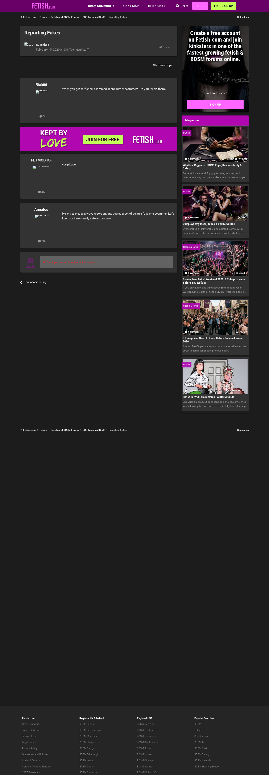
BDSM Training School (206, 766)
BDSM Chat (200, 748)
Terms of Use (29, 736)
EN (183, 6)
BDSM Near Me (202, 760)
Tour (24, 730)
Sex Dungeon (201, 736)
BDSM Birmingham (90, 730)
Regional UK (86, 718)
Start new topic (163, 65)
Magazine (38, 730)
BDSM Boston (144, 748)
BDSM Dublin (86, 766)
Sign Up (215, 104)
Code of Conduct (31, 760)
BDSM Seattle (144, 766)
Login (200, 6)
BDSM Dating (201, 754)
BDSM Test (200, 742)
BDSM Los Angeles (147, 730)
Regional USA (144, 718)
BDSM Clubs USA (146, 772)
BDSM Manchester (89, 736)
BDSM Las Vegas (146, 736)
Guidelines (243, 17)
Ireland (100, 718)
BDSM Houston (145, 754)
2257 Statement (31, 772)
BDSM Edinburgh (89, 754)
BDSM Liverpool (88, 742)
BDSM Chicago (145, 760)
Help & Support (30, 724)
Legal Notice (29, 742)
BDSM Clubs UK (88, 772)
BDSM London (87, 724)
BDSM (197, 724)
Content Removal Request (36, 766)
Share (166, 47)
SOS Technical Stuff (76, 49)
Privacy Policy (29, 748)
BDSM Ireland (86, 760)
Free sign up (223, 6)
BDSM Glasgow (87, 748)
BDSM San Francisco (148, 742)
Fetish (197, 730)
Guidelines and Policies (35, 754)
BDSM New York (146, 724)
